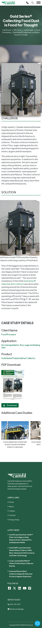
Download (12, 405)
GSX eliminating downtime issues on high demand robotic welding (15, 444)
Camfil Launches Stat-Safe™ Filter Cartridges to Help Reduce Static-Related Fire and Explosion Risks (21, 538)
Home (11, 502)
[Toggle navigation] (38, 2)
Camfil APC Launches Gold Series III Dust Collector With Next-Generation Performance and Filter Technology (21, 551)
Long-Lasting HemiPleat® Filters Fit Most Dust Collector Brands (21, 563)
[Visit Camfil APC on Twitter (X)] (14, 588)
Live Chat (37, 623)
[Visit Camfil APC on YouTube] (25, 588)
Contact (12, 515)
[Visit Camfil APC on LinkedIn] (20, 588)
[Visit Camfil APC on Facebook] (9, 588)
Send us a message (17, 609)
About (11, 506)
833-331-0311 (15, 604)
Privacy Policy (14, 520)
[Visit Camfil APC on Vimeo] (30, 588)
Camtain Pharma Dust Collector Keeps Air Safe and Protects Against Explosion (20, 573)
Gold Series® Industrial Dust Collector (18, 358)
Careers (12, 511)
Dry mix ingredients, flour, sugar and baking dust (20, 346)
